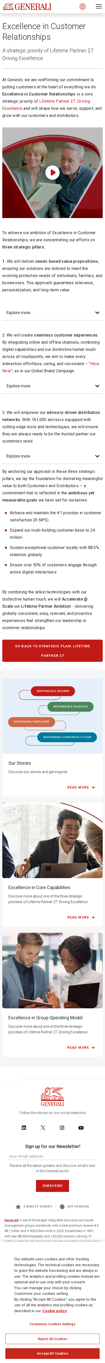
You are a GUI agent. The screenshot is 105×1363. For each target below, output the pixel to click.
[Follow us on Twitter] (43, 1127)
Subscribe (52, 1186)
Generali (11, 1220)
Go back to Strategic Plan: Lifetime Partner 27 (52, 650)
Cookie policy (54, 1311)
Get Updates (78, 1206)
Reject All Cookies (52, 1339)
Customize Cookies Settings (52, 1324)
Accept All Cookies (52, 1353)
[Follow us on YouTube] (81, 1127)
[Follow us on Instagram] (62, 1127)
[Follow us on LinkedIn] (24, 1127)
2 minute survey (37, 1206)
